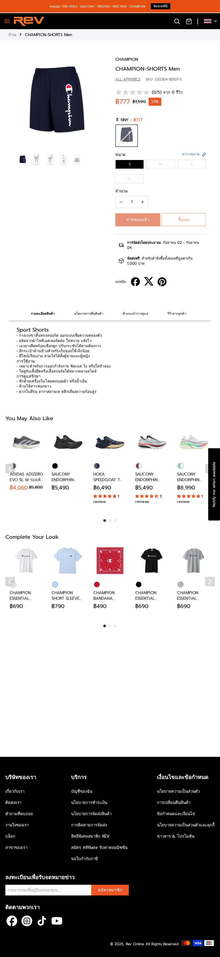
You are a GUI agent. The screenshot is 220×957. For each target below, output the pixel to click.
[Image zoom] (57, 104)
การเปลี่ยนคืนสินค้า (173, 802)
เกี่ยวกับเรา (14, 791)
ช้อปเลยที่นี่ (160, 6)
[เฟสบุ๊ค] (11, 921)
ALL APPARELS (127, 79)
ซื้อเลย (183, 220)
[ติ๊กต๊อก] (41, 921)
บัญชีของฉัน (81, 791)
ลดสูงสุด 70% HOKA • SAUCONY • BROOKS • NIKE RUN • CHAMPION (97, 6)
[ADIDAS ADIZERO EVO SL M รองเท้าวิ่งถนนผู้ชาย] (26, 442)
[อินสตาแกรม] (26, 921)
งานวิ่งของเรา (17, 825)
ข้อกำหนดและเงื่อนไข (176, 813)
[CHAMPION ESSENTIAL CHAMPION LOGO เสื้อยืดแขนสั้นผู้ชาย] (26, 560)
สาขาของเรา (16, 847)
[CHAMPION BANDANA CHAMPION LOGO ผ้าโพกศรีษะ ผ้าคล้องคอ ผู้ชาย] (110, 560)
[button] (137, 219)
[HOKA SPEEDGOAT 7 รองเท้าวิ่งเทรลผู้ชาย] (110, 442)
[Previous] (10, 468)
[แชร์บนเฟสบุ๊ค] (135, 281)
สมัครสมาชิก (110, 890)
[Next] (210, 581)
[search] (177, 21)
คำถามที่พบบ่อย (19, 813)
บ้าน (12, 34)
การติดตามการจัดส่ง (89, 825)
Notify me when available (214, 484)
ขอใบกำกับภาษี (84, 858)
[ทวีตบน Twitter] (148, 281)
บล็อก (10, 836)
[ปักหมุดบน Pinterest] (162, 281)
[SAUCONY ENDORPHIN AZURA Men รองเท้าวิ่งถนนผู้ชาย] (151, 442)
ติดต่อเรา (13, 802)
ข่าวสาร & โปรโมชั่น (175, 836)
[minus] (121, 202)
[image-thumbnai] (22, 159)
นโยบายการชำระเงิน (89, 802)
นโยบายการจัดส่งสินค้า (91, 813)
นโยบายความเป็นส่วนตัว (178, 791)
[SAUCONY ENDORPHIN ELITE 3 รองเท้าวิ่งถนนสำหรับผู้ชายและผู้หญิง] (193, 442)
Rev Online (135, 944)
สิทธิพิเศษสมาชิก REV (90, 836)
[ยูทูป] (56, 921)
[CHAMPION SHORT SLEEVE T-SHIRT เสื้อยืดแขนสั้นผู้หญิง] (68, 560)
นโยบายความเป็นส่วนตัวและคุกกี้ (186, 825)
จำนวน (121, 191)
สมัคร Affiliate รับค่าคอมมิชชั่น (99, 847)
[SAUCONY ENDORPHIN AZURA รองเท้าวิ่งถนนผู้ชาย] (68, 442)
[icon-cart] (189, 21)
